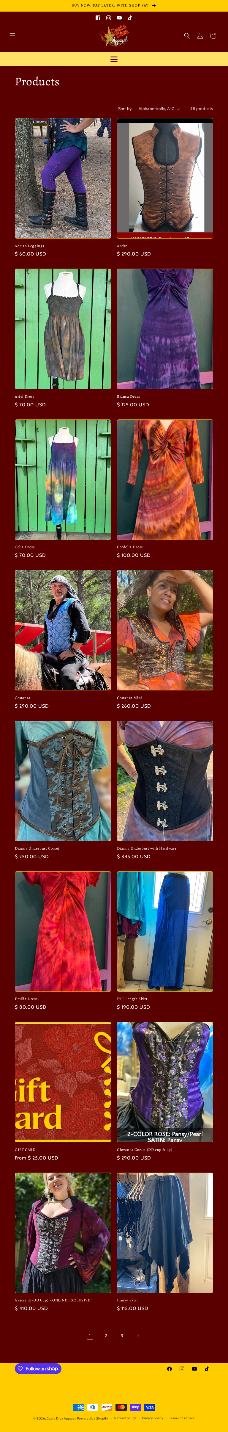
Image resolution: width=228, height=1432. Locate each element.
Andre (122, 246)
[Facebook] (98, 17)
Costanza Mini (129, 697)
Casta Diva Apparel (61, 1418)
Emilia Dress (26, 999)
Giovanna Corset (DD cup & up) (144, 1149)
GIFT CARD (25, 1149)
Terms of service (182, 1418)
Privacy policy (153, 1418)
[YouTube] (119, 17)
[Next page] (138, 1335)
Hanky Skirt (127, 1300)
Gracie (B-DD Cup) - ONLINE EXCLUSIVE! (53, 1300)
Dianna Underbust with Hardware (147, 848)
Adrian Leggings (29, 246)
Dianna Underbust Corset (37, 848)
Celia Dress (25, 547)
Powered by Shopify (93, 1418)
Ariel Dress (24, 396)
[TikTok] (130, 17)
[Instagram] (108, 17)
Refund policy (125, 1418)
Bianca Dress (128, 396)
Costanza (23, 697)
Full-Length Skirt (132, 999)
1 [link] (90, 1335)
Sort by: (125, 108)
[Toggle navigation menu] (114, 59)
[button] (12, 35)
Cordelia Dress (129, 547)
